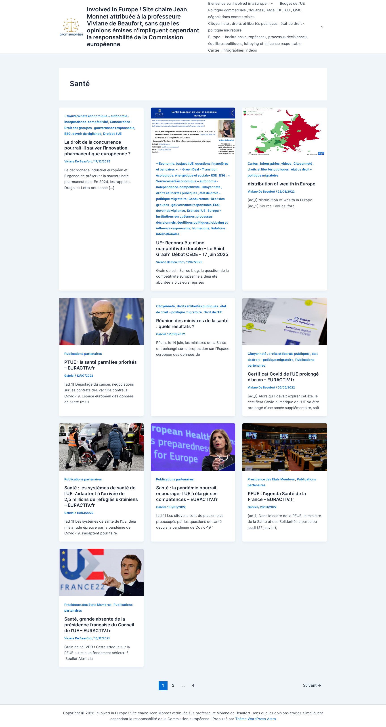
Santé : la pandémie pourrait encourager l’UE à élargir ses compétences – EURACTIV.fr (187, 493)
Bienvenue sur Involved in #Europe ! (238, 3)
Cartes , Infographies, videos (232, 50)
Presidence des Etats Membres (271, 479)
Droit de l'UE (112, 133)
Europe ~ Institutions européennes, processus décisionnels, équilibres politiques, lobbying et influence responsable (258, 40)
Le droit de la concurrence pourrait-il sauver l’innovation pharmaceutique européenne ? (97, 147)
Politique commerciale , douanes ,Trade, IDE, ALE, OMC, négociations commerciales (255, 13)
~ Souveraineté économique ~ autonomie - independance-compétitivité (193, 181)
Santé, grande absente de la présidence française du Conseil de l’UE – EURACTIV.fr (99, 624)
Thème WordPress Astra (255, 719)
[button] (271, 3)
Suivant (312, 685)
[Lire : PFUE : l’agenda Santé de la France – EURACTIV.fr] (284, 447)
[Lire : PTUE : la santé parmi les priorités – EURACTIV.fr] (101, 321)
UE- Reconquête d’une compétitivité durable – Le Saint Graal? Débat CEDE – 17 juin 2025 (192, 248)
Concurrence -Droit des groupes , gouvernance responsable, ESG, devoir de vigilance (99, 127)
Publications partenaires (83, 353)
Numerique (200, 228)
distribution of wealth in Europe (281, 184)
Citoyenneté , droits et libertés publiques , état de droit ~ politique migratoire (256, 26)
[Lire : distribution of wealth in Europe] (284, 131)
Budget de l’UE (292, 3)
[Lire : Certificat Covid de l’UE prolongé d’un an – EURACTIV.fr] (284, 321)
